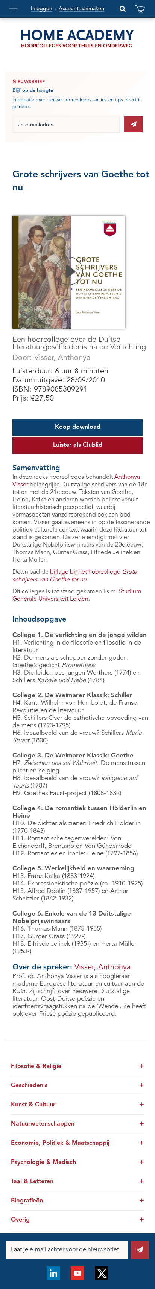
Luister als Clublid (77, 445)
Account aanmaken (81, 8)
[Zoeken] (122, 8)
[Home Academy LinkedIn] (53, 1273)
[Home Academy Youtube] (77, 1273)
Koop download (77, 427)
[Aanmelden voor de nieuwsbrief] (133, 124)
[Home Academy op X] (101, 1273)
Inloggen (41, 8)
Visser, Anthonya (62, 358)
